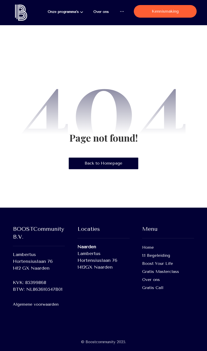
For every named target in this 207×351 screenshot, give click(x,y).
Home (148, 247)
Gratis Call (152, 287)
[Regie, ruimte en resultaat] (20, 13)
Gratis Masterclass (160, 271)
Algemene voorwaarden (36, 304)
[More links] (122, 12)
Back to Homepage (103, 163)
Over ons (151, 279)
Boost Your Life (157, 263)
